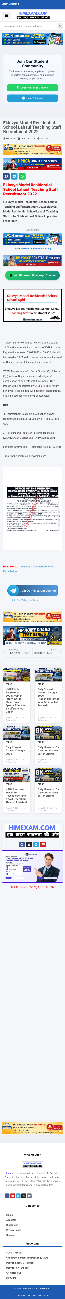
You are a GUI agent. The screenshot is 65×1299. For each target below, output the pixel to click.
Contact (10, 1235)
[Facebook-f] (7, 1195)
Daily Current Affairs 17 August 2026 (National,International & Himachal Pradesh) (48, 697)
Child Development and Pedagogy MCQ (27, 1257)
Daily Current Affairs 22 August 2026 (16, 750)
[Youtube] (43, 844)
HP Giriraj (11, 1277)
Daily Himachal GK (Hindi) (20, 1262)
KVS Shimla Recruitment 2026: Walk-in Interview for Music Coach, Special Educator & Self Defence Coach (16, 700)
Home (9, 1214)
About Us (11, 1220)
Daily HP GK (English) (17, 1267)
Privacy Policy (13, 1230)
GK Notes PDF (13, 1272)
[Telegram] (36, 844)
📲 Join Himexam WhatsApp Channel (32, 275)
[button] (6, 176)
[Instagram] (29, 844)
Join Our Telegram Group (25, 600)
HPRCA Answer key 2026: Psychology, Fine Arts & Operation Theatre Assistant (16, 796)
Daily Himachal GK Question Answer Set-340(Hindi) (48, 750)
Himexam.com (12, 1173)
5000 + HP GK (13, 1252)
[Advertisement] (32, 1086)
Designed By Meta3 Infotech (33, 1295)
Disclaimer (12, 1225)
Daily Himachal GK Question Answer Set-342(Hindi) (48, 792)
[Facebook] (22, 844)
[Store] (29, 1195)
